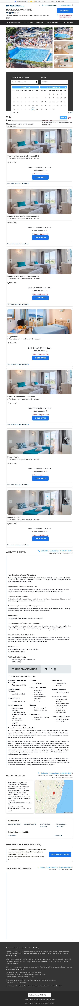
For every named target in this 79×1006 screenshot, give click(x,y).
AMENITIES (40, 22)
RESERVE (64, 11)
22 (49, 105)
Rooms (43, 78)
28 (33, 109)
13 (42, 101)
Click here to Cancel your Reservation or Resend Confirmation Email (28, 967)
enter (63, 117)
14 (46, 101)
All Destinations (28, 980)
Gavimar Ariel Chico (14, 824)
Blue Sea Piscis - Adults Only (45, 825)
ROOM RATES (28, 22)
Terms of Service (29, 1000)
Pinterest (59, 986)
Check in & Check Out (20, 78)
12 (65, 98)
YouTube (39, 986)
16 (53, 101)
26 (65, 105)
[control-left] (10, 48)
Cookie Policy (50, 1000)
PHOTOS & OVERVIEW (13, 22)
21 (46, 105)
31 (17, 113)
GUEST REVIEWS (67, 22)
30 (14, 113)
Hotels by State (39, 980)
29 (37, 109)
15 (49, 101)
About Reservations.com (14, 980)
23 (53, 105)
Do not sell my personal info (16, 982)
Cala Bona (58, 835)
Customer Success (51, 980)
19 (65, 101)
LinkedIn (52, 986)
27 (42, 109)
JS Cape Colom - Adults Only (61, 825)
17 (57, 101)
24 (57, 105)
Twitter (33, 986)
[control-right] (48, 48)
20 (42, 105)
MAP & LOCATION (52, 22)
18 (61, 101)
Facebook (27, 986)
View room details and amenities (17, 183)
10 (57, 98)
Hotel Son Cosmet (30, 824)
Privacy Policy (40, 1000)
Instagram (45, 986)
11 (61, 98)
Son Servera (12, 835)
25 (61, 105)
